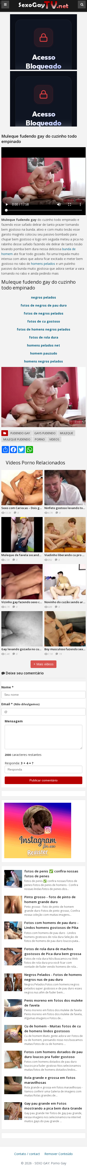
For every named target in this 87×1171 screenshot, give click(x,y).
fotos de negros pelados (43, 313)
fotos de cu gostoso (43, 321)
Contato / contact (27, 1154)
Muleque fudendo (16, 439)
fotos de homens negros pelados (43, 329)
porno (40, 439)
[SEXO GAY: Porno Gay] (43, 8)
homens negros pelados (43, 361)
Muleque (66, 433)
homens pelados (43, 264)
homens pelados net (43, 345)
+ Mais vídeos (43, 664)
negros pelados (43, 297)
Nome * (7, 687)
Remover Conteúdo (58, 1154)
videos (54, 439)
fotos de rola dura (43, 337)
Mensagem (14, 721)
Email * (20, 704)
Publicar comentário (43, 780)
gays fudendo (45, 433)
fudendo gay (20, 433)
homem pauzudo (43, 353)
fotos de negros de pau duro (44, 305)
